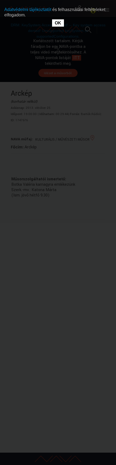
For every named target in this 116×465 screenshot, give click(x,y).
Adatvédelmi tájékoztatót (28, 9)
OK (58, 23)
